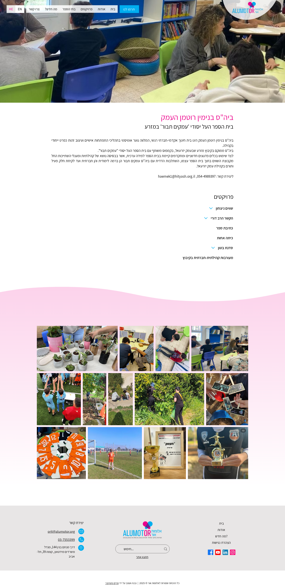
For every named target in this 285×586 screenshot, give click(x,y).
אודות (221, 529)
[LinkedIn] (225, 552)
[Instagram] (232, 552)
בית (221, 523)
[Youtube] (218, 552)
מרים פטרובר (112, 583)
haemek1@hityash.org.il (176, 176)
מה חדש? (221, 536)
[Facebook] (210, 552)
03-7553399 (66, 539)
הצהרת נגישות (221, 542)
